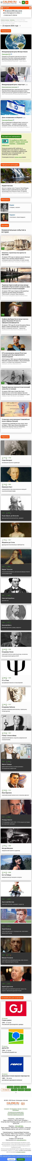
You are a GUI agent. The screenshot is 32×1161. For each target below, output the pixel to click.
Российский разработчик (9, 1052)
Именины (5, 200)
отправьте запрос (20, 1152)
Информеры (16, 1110)
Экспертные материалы (11, 136)
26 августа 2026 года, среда (13, 11)
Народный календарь (9, 165)
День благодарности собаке (11, 13)
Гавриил (12, 215)
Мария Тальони (7, 569)
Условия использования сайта (15, 1112)
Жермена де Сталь (8, 542)
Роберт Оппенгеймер (9, 735)
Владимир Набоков (8, 707)
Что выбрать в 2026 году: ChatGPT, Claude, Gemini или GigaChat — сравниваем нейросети (15, 142)
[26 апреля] (16, 1092)
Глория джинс (6, 1020)
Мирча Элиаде (7, 764)
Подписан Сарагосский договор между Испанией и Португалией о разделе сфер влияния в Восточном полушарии (16, 286)
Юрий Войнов (6, 929)
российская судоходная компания (12, 1080)
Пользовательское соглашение (16, 1113)
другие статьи (18, 157)
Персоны (5, 437)
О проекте (6, 1108)
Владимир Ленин (7, 652)
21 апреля (23, 1087)
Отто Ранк (5, 680)
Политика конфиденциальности (16, 1115)
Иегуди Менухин (7, 848)
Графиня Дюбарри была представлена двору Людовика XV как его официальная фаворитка (15, 320)
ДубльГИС (5, 1048)
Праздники (5, 31)
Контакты (24, 1108)
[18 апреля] (6, 1087)
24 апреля (21, 1089)
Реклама (19, 1108)
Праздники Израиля (7, 120)
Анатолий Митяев (8, 902)
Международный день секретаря (13, 84)
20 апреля (17, 1087)
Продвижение (13, 1108)
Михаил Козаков (7, 958)
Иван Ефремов (7, 793)
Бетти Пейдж (6, 875)
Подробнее (11, 1159)
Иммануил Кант (7, 487)
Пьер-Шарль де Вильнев (10, 516)
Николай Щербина (8, 598)
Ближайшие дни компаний (12, 998)
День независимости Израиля (12, 117)
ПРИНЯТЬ (20, 1159)
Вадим (12, 205)
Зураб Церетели (7, 986)
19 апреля (10, 1087)
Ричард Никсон (7, 820)
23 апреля (14, 1089)
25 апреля (27, 1089)
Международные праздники (9, 87)
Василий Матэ (6, 625)
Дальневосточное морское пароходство (16, 1076)
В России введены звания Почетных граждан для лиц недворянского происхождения (14, 354)
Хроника (4, 225)
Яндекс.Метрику (27, 1156)
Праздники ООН (6, 54)
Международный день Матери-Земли (14, 52)
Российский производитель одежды (12, 1024)
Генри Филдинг (7, 460)
